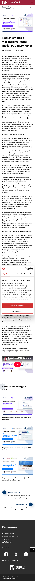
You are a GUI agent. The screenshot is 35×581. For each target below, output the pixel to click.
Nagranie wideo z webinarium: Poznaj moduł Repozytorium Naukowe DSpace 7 (15, 479)
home (4, 7)
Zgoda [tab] (5, 274)
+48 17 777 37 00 (7, 539)
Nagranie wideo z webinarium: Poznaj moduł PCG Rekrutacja (17, 419)
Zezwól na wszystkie (17, 305)
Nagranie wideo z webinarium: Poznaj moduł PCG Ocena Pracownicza (17, 449)
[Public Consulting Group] (17, 569)
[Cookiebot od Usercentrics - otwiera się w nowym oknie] (25, 268)
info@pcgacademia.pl (7, 541)
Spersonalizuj (16, 311)
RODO (4, 577)
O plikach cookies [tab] (27, 274)
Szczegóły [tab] (14, 274)
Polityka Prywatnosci (13, 577)
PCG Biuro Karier (7, 107)
